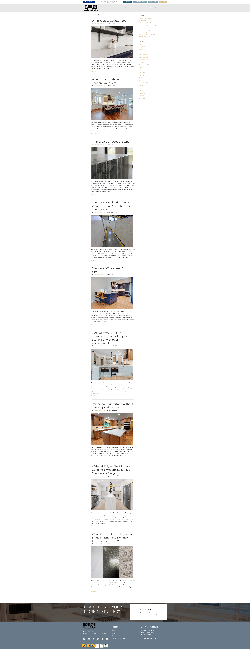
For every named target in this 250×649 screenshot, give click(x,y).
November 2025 (143, 59)
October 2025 (143, 62)
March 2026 (142, 52)
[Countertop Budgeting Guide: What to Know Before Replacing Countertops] (112, 230)
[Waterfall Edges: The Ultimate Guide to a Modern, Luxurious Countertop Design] (112, 494)
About (126, 8)
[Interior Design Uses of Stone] (112, 163)
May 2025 (142, 75)
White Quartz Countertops (109, 20)
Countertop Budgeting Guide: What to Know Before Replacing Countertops (112, 206)
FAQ (156, 8)
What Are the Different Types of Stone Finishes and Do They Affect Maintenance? (112, 537)
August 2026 (142, 44)
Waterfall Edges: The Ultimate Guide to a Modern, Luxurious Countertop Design (111, 470)
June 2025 (142, 72)
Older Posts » (130, 599)
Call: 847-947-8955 (109, 2)
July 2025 (141, 70)
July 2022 (141, 90)
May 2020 (142, 98)
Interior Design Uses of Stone (110, 141)
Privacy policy (116, 635)
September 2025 (144, 65)
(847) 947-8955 (89, 631)
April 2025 (142, 77)
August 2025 (142, 67)
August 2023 (142, 85)
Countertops (133, 8)
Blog (113, 630)
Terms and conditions (118, 638)
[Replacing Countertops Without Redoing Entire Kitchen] (112, 428)
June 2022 (142, 93)
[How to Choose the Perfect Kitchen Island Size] (112, 104)
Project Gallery (149, 8)
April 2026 (142, 49)
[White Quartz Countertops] (112, 42)
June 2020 (142, 95)
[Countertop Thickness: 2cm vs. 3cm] (112, 293)
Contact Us (162, 8)
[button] (163, 2)
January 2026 (143, 54)
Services (141, 8)
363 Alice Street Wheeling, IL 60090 (95, 634)
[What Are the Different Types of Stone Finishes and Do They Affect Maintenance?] (112, 562)
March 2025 (142, 80)
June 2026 (142, 47)
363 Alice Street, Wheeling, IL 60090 (109, 1)
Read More (94, 71)
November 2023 (143, 83)
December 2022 (143, 88)
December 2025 (143, 57)
